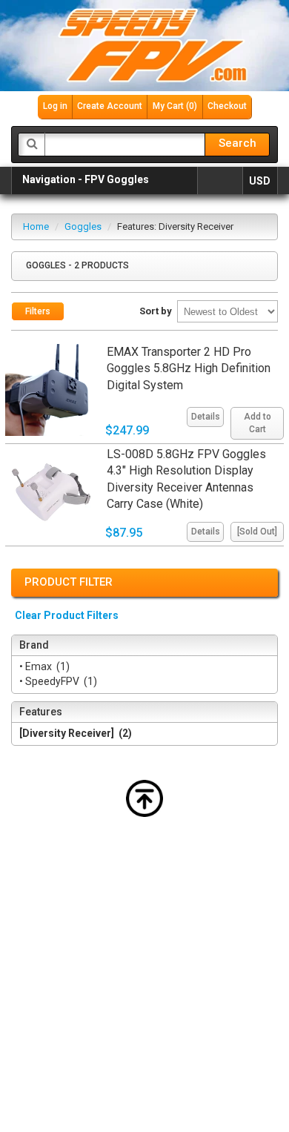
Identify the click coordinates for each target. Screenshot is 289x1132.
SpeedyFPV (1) (60, 681)
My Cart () (175, 106)
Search (237, 143)
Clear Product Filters (67, 615)
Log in (55, 106)
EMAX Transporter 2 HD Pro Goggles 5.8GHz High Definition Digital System (188, 368)
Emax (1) (46, 666)
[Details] (203, 404)
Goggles (83, 226)
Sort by (155, 311)
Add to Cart (257, 422)
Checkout (227, 106)
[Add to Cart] (255, 404)
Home (36, 226)
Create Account (109, 106)
